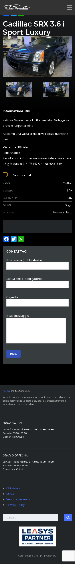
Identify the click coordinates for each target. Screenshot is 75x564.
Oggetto (12, 297)
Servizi (10, 494)
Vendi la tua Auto (18, 499)
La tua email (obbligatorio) (24, 279)
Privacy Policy (15, 505)
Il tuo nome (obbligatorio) (24, 260)
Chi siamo (13, 488)
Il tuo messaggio (17, 316)
